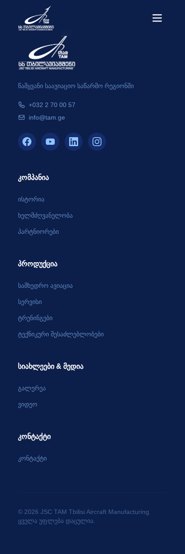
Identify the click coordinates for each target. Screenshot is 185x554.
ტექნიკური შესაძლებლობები (61, 334)
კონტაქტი (34, 436)
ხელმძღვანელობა (45, 215)
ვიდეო (27, 404)
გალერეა (32, 388)
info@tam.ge (47, 117)
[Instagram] (97, 142)
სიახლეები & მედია (51, 366)
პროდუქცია (37, 264)
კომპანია (33, 177)
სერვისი (30, 301)
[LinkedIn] (74, 142)
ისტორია (31, 199)
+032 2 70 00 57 (52, 104)
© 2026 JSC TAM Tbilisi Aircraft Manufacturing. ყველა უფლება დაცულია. (84, 516)
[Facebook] (27, 142)
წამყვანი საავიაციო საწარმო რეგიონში (76, 85)
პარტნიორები (38, 231)
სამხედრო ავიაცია (45, 285)
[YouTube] (50, 142)
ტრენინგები (35, 318)
